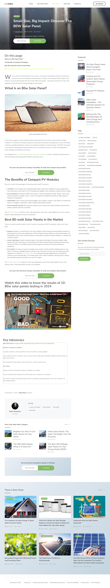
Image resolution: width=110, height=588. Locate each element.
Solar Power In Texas (98, 221)
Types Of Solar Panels (84, 233)
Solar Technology (83, 230)
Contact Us (77, 4)
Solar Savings (82, 227)
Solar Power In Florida (98, 187)
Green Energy (90, 143)
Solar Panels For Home (92, 162)
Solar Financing (82, 159)
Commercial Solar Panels (40, 583)
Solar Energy (82, 156)
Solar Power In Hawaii (84, 190)
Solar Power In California (85, 178)
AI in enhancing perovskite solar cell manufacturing (32, 154)
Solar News (16, 16)
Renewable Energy (83, 150)
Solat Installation (94, 230)
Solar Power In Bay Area (85, 174)
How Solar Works (42, 4)
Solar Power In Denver (84, 187)
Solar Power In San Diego (85, 218)
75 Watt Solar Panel (13, 262)
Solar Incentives (93, 159)
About (31, 4)
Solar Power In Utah (95, 224)
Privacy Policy (85, 583)
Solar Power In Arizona (84, 168)
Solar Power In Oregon (84, 215)
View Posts (15, 414)
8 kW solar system (28, 253)
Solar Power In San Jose (84, 221)
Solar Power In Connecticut (85, 184)
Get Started (99, 4)
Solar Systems (91, 227)
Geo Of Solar (82, 143)
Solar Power (32, 410)
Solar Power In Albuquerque (94, 165)
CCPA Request (95, 583)
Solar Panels (56, 407)
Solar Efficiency (47, 407)
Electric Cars (82, 140)
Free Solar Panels (91, 140)
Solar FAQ (67, 4)
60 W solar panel (12, 212)
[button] (56, 4)
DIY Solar (94, 137)
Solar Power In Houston (85, 193)
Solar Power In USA (83, 224)
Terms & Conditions (73, 583)
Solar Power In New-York (85, 212)
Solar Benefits (93, 150)
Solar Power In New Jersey (85, 209)
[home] (8, 4)
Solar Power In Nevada (84, 205)
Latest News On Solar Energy (86, 147)
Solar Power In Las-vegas (85, 196)
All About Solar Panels (34, 407)
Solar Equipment (91, 156)
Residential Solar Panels (57, 583)
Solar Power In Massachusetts (86, 202)
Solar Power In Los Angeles (85, 199)
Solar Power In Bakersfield (85, 171)
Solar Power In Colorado (85, 181)
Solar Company (82, 153)
